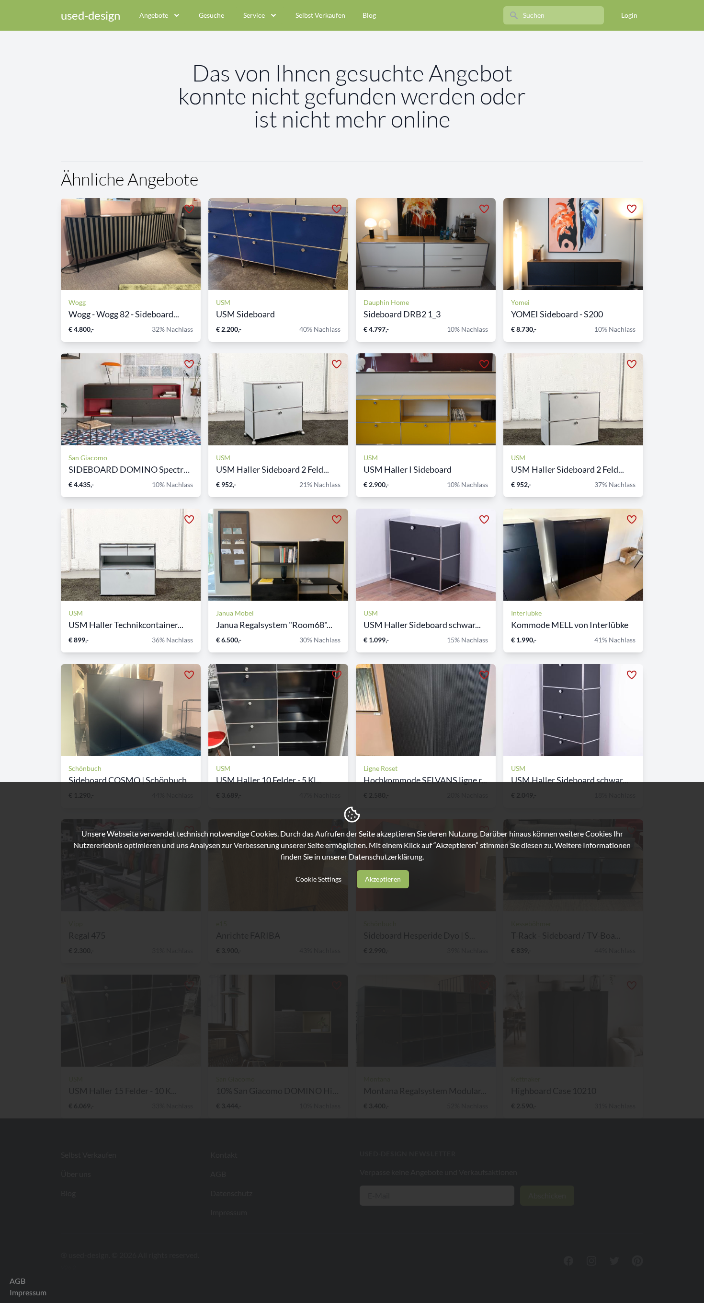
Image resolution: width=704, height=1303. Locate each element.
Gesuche (211, 15)
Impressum (28, 1292)
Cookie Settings (318, 879)
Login (629, 15)
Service (254, 15)
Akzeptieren (383, 879)
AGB (17, 1280)
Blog (369, 15)
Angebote (153, 15)
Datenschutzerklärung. (386, 856)
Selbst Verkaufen (320, 15)
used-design (90, 15)
